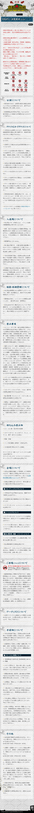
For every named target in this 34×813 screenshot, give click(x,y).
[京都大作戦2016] (17, 11)
